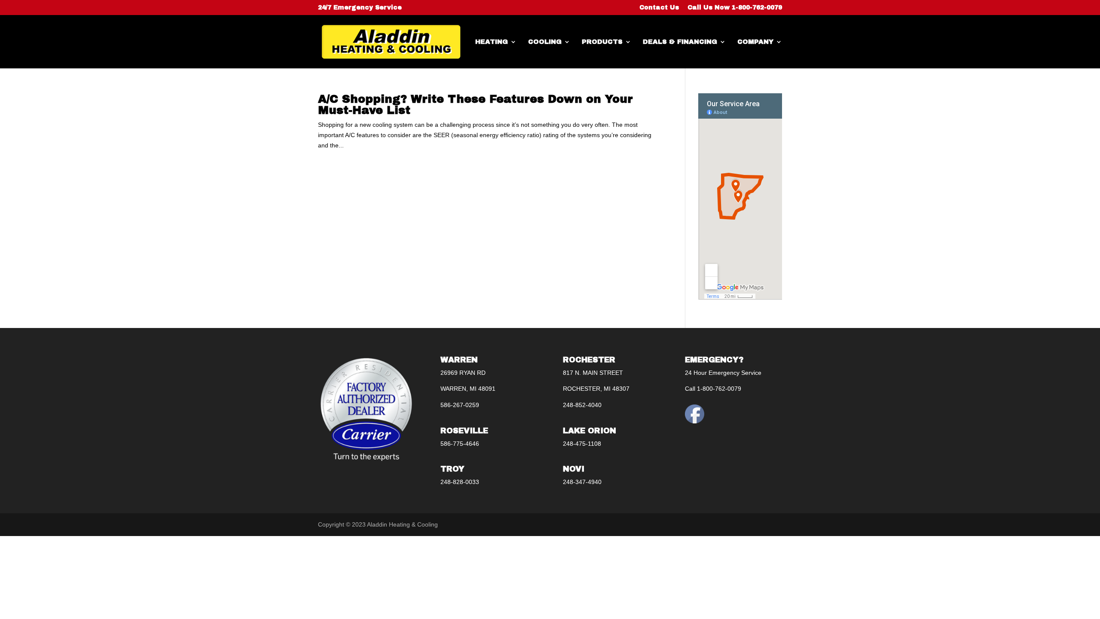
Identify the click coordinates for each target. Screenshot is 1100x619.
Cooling (545, 42)
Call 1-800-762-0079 (713, 388)
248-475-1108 (582, 443)
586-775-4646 (459, 443)
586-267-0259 (459, 404)
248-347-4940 (582, 481)
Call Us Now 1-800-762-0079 (735, 8)
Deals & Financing (680, 42)
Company (755, 42)
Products (602, 42)
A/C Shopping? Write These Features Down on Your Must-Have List (475, 104)
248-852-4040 (582, 404)
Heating (491, 42)
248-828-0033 (459, 481)
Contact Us (659, 8)
